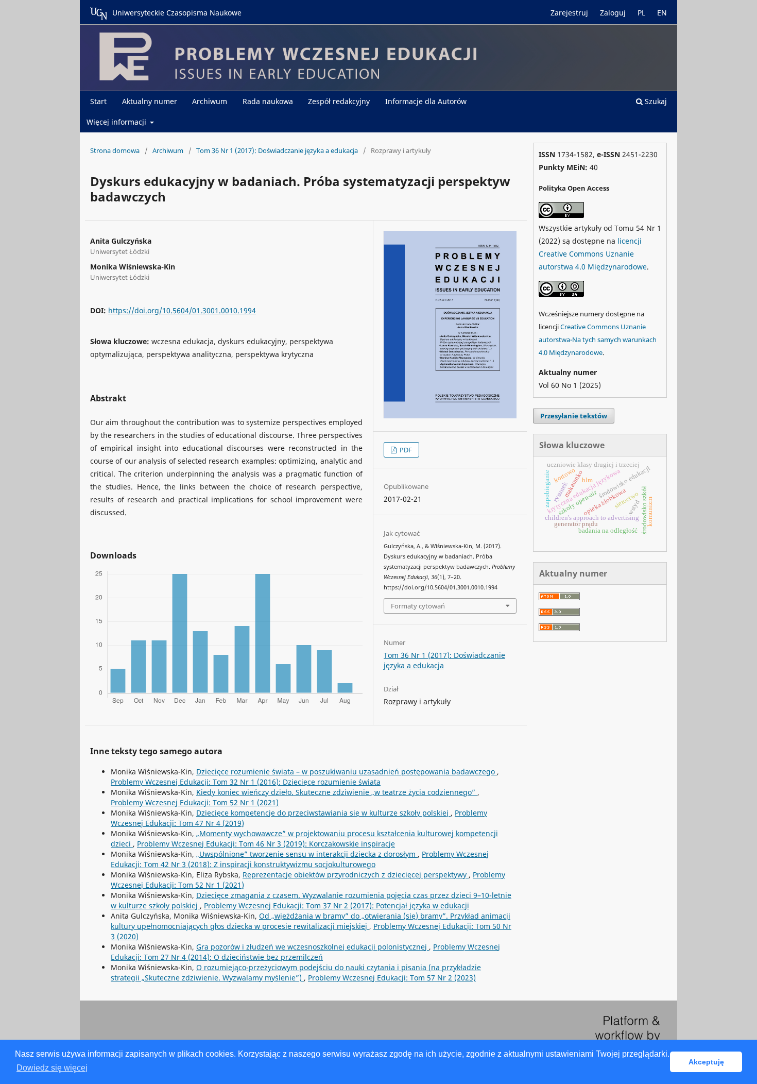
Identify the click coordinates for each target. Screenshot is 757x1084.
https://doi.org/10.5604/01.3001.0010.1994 (182, 310)
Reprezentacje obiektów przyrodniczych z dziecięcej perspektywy (356, 874)
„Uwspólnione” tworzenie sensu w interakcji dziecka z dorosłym (307, 854)
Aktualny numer (149, 101)
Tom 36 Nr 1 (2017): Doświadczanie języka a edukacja (277, 150)
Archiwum (209, 101)
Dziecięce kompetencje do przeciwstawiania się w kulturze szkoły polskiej (323, 813)
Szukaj (655, 101)
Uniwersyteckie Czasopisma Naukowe (177, 13)
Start (98, 101)
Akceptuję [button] (706, 1062)
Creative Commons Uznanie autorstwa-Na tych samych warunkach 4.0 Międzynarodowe (598, 339)
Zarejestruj (569, 13)
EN (662, 13)
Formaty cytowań (418, 606)
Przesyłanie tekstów (573, 415)
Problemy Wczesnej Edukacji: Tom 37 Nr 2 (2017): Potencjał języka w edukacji (336, 905)
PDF (405, 449)
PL (641, 13)
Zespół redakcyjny (339, 101)
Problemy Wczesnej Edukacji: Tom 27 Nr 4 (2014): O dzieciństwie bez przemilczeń (305, 952)
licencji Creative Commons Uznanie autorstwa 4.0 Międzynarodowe (593, 254)
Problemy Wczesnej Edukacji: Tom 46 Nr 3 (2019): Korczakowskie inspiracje (266, 844)
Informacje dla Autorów (426, 101)
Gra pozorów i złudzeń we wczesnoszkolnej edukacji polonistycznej (312, 947)
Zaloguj (613, 13)
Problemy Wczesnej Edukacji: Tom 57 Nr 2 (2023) (392, 978)
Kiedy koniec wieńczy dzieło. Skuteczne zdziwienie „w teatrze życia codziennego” (336, 792)
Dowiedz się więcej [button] (52, 1067)
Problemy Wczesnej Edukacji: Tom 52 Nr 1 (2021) (195, 802)
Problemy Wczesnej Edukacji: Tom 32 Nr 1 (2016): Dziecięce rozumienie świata (246, 782)
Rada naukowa (268, 101)
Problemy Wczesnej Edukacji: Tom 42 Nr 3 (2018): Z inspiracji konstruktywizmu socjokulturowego (300, 859)
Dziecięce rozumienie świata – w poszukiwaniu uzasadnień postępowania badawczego (346, 771)
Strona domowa (115, 150)
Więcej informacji (117, 122)
